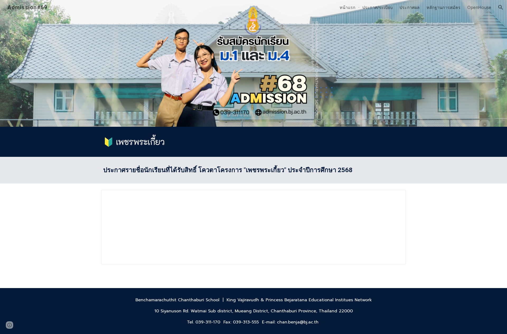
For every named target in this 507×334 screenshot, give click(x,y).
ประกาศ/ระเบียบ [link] (377, 7)
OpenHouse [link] (479, 7)
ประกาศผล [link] (410, 7)
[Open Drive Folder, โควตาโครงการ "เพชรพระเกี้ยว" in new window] (396, 197)
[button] (500, 7)
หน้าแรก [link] (347, 7)
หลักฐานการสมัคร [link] (443, 7)
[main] (253, 141)
